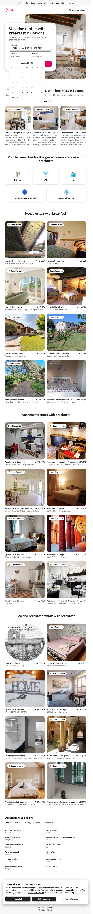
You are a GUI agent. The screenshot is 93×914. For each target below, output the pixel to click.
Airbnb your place (77, 10)
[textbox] (19, 56)
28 (36, 92)
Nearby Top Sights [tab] (32, 823)
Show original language (65, 3)
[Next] (50, 101)
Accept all (18, 899)
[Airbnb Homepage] (11, 10)
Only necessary (44, 899)
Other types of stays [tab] (13, 823)
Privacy (42, 910)
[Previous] (41, 101)
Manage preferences (70, 899)
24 (18, 92)
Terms (49, 910)
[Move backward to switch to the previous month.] (13, 63)
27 (32, 92)
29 (41, 92)
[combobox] (30, 47)
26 (27, 92)
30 (13, 97)
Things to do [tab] (49, 823)
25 (22, 92)
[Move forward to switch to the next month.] (41, 63)
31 (17, 97)
